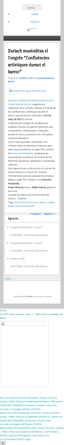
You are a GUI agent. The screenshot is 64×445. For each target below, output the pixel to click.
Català (34, 14)
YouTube (36, 289)
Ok (2, 443)
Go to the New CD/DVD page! (15, 439)
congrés (50, 202)
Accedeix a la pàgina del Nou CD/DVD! (20, 409)
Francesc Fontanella (22, 153)
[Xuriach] (32, 29)
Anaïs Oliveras (22, 202)
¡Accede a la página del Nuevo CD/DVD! (21, 424)
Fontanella (28, 206)
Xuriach (30, 296)
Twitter (28, 289)
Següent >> (49, 213)
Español (35, 21)
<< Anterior (35, 213)
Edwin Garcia (15, 206)
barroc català (38, 202)
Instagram (44, 289)
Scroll (8, 278)
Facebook (20, 289)
